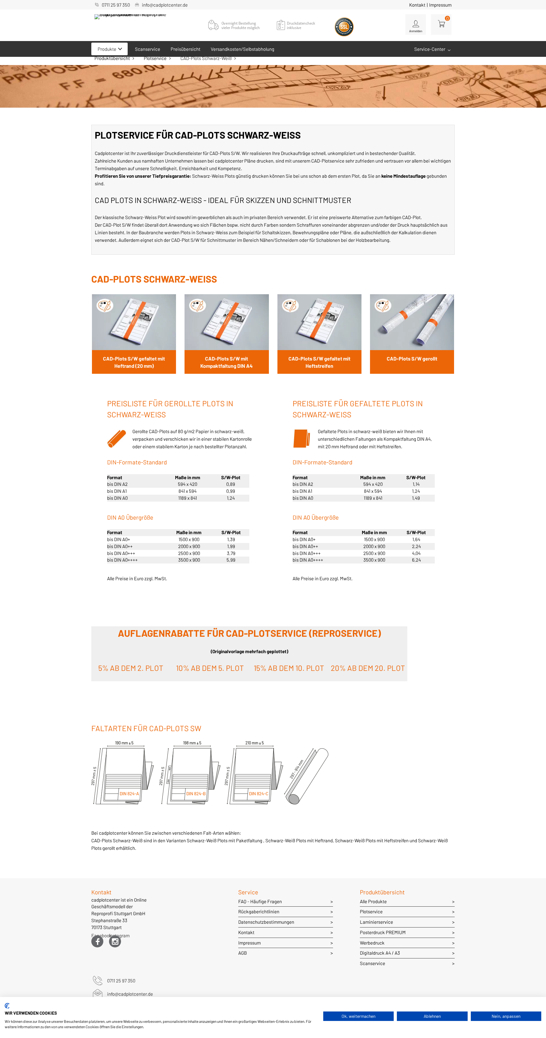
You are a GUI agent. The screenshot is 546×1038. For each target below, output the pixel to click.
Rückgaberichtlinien (258, 911)
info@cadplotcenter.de (165, 5)
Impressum (440, 5)
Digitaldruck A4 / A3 (380, 953)
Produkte (107, 49)
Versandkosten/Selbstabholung (242, 49)
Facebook (97, 936)
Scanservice (147, 49)
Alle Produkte (373, 901)
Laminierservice (376, 922)
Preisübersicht (185, 49)
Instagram (115, 936)
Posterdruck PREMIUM (383, 932)
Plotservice (155, 58)
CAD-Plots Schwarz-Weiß (206, 58)
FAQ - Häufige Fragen (260, 901)
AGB (242, 953)
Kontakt (417, 5)
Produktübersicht (112, 58)
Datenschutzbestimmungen (266, 922)
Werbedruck (372, 943)
